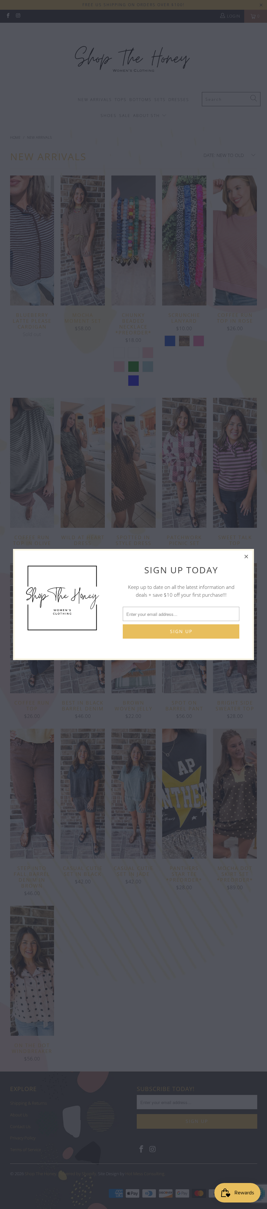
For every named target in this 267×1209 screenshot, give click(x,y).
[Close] (246, 556)
